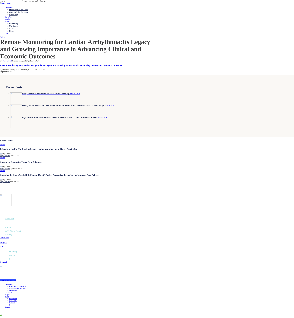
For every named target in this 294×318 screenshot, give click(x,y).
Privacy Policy (9, 219)
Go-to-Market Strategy (17, 288)
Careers (12, 255)
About (3, 246)
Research (8, 227)
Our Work (4, 237)
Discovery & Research (17, 286)
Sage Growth (7, 61)
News (11, 259)
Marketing (8, 235)
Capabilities (9, 284)
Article (2, 37)
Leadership (13, 252)
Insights (3, 242)
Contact (3, 262)
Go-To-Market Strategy (13, 231)
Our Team (13, 301)
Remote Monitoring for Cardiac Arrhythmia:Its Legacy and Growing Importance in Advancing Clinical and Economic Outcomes (61, 65)
